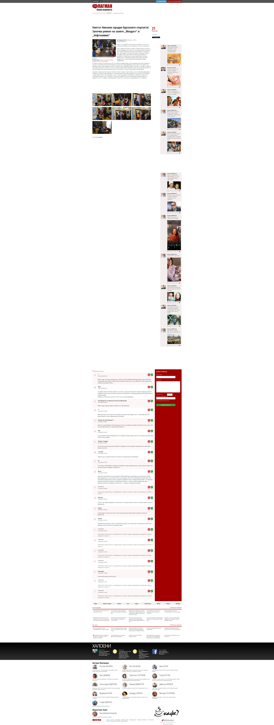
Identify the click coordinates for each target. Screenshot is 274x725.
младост (101, 60)
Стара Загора (147, 603)
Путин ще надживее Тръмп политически (101, 706)
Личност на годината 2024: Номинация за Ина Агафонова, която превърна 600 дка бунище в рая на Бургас (136, 680)
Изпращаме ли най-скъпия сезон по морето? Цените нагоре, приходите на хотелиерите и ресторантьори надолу (101, 619)
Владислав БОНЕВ (106, 693)
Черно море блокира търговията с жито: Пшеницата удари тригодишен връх (172, 49)
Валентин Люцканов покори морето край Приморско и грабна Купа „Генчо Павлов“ (173, 114)
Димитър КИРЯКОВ (166, 684)
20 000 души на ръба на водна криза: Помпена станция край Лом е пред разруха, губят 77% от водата (173, 310)
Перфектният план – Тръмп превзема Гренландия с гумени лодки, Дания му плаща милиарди (105, 671)
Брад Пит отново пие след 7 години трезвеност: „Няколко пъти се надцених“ (173, 197)
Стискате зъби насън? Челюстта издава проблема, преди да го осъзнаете (172, 71)
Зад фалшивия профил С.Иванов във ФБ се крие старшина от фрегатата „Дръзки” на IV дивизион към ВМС (135, 671)
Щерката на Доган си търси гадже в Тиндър (172, 217)
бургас (106, 61)
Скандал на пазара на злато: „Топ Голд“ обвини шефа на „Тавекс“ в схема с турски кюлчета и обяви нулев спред (166, 680)
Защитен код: (159, 394)
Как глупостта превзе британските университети (174, 331)
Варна (136, 603)
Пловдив (178, 603)
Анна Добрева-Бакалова (108, 713)
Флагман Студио (125, 719)
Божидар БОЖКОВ (135, 693)
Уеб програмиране (169, 722)
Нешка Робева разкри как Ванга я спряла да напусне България (173, 289)
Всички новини (177, 607)
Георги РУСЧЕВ (164, 675)
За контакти (151, 719)
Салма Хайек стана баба (173, 255)
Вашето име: (159, 374)
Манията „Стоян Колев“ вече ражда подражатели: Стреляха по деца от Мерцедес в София (171, 619)
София (95, 603)
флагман (111, 60)
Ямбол (158, 603)
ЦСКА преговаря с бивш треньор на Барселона (172, 636)
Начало (108, 719)
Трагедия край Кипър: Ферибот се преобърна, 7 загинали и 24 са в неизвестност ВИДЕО (101, 636)
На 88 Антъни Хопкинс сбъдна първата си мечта (135, 636)
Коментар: (158, 380)
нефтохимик (106, 60)
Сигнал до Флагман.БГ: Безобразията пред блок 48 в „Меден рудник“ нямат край (155, 619)
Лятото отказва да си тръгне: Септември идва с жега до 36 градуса (173, 92)
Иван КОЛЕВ (163, 666)
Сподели (154, 35)
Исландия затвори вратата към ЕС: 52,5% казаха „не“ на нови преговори (172, 629)
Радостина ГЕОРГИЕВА (137, 675)
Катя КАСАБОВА (134, 666)
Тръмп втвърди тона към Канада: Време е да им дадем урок (118, 636)
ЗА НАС (112, 719)
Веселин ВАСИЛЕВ (106, 666)
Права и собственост (142, 719)
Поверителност (133, 719)
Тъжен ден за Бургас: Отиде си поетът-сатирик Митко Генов (101, 611)
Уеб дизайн (162, 722)
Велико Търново (107, 603)
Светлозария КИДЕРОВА (108, 684)
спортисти (102, 61)
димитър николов (96, 61)
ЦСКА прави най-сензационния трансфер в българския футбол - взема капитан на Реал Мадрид (153, 636)
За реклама (117, 719)
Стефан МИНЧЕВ (106, 702)
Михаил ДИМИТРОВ (136, 684)
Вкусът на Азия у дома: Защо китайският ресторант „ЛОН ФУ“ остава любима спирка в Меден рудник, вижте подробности (139, 13)
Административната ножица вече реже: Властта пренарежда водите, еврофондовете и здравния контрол (136, 629)
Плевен (119, 603)
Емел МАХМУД (105, 675)
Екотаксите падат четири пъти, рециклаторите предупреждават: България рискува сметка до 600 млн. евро (174, 136)
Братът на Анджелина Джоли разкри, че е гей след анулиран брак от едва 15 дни (173, 177)
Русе (128, 603)
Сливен (168, 603)
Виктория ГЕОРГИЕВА (167, 693)
